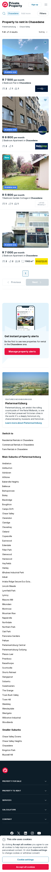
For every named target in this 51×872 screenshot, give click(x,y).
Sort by (42, 32)
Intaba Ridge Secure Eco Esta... (16, 581)
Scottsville (7, 668)
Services (6, 800)
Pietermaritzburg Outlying (14, 649)
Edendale (6, 545)
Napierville (7, 618)
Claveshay (7, 527)
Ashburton (7, 468)
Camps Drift (8, 509)
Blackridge (7, 500)
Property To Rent (11, 791)
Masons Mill (7, 599)
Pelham (5, 640)
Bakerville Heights (10, 482)
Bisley (5, 495)
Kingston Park (8, 750)
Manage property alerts (22, 351)
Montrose (6, 609)
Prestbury (6, 658)
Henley (5, 568)
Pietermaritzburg (9, 27)
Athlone (6, 477)
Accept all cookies (25, 867)
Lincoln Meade (9, 586)
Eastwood (7, 541)
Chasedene (7, 745)
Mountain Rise (8, 613)
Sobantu (6, 681)
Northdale (7, 622)
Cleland (5, 531)
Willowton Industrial (11, 717)
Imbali (5, 577)
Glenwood (7, 554)
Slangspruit (7, 677)
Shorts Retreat (9, 672)
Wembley (6, 704)
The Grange (7, 690)
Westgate (6, 713)
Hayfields (6, 563)
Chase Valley (25, 27)
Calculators (9, 810)
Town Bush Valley (10, 695)
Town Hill (6, 699)
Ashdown (6, 472)
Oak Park (6, 631)
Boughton (7, 504)
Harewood (7, 559)
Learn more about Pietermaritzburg (23, 423)
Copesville (7, 536)
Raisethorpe (8, 663)
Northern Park (8, 627)
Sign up (34, 5)
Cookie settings (25, 859)
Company (7, 819)
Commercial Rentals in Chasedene (18, 445)
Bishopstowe (8, 491)
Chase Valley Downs (11, 736)
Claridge (6, 522)
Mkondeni (6, 604)
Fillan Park (7, 550)
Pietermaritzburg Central (13, 645)
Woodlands (7, 722)
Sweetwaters (8, 686)
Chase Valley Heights (12, 741)
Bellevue (6, 486)
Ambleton (6, 463)
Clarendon (7, 518)
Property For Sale (11, 781)
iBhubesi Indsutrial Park (13, 572)
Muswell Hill (7, 754)
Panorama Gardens (11, 636)
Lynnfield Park (8, 590)
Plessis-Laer (7, 654)
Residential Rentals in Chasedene (17, 440)
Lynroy (5, 595)
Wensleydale (8, 708)
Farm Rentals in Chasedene (14, 449)
